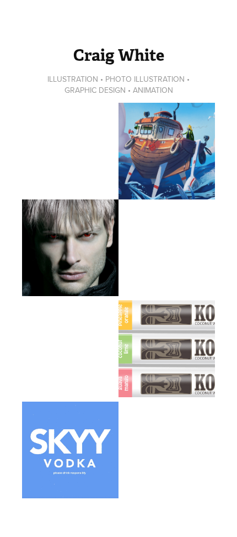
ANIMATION (153, 90)
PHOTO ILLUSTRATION (145, 79)
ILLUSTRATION (72, 79)
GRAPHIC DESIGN (95, 90)
